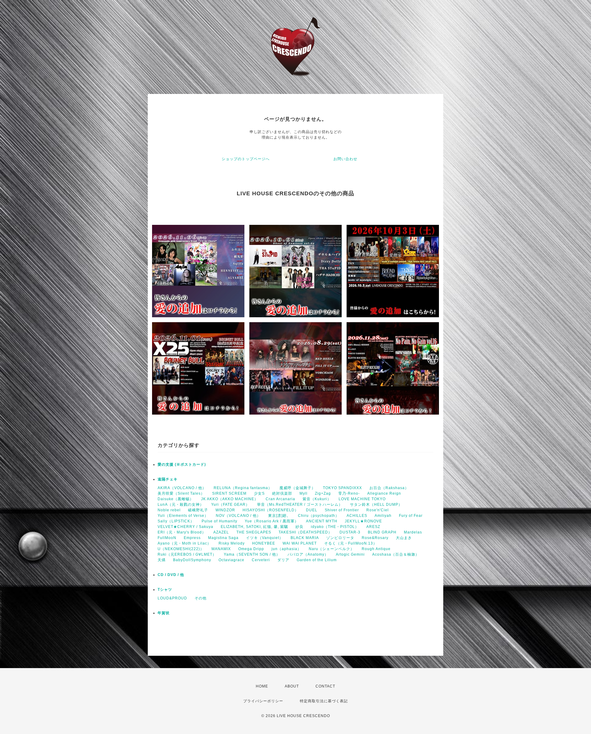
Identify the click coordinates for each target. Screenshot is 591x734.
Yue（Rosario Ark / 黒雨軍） (272, 521)
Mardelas (413, 532)
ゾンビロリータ (340, 538)
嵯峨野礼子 (198, 510)
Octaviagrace (231, 560)
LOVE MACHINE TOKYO (362, 499)
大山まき (404, 538)
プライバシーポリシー (263, 701)
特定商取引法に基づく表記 (324, 701)
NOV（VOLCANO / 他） (238, 515)
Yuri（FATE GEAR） (230, 504)
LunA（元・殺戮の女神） (181, 504)
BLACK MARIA (305, 538)
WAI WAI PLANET (300, 543)
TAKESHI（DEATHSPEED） (305, 532)
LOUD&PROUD (172, 598)
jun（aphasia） (286, 549)
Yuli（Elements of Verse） (183, 515)
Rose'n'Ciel (377, 510)
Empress (192, 538)
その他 (201, 598)
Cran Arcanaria (280, 499)
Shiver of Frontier (342, 510)
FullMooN (167, 538)
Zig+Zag (323, 493)
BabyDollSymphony (192, 560)
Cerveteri (261, 560)
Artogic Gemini (350, 554)
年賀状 (164, 613)
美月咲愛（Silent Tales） (181, 493)
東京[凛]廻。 (279, 515)
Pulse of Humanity (219, 521)
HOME (262, 686)
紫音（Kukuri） (317, 499)
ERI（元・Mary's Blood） (182, 532)
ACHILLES (357, 515)
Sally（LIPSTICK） (176, 521)
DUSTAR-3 (350, 532)
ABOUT (292, 686)
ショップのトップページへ (246, 159)
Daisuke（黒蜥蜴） (176, 499)
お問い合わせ (345, 159)
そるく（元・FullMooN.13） (350, 543)
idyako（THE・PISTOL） (335, 527)
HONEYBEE (263, 543)
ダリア (283, 560)
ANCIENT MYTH (321, 521)
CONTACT (325, 686)
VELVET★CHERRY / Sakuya (185, 527)
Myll (304, 493)
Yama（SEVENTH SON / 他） (252, 554)
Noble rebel (169, 510)
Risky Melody (232, 543)
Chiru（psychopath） (318, 515)
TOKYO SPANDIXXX (342, 488)
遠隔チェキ (168, 479)
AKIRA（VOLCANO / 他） (182, 488)
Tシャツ (165, 589)
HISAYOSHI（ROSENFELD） (271, 510)
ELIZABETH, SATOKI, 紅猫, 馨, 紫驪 (254, 527)
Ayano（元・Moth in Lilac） (184, 543)
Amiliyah (383, 515)
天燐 (162, 560)
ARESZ (373, 527)
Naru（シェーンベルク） (331, 549)
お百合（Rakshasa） (389, 488)
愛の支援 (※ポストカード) (182, 464)
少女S (259, 493)
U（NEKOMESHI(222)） (181, 549)
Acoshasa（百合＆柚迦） (395, 554)
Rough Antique (376, 549)
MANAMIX (221, 549)
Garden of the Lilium (317, 560)
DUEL (311, 510)
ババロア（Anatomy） (307, 554)
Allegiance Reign (384, 493)
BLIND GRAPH (382, 532)
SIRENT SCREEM (229, 493)
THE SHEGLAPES (253, 532)
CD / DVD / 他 (171, 575)
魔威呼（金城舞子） (297, 488)
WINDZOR (225, 510)
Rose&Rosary (375, 538)
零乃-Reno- (349, 493)
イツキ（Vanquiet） (264, 538)
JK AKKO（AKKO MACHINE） (229, 499)
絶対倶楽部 (282, 493)
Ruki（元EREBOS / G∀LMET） (187, 554)
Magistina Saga (223, 538)
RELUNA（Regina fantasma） (243, 488)
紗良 (300, 527)
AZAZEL (221, 532)
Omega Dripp (251, 549)
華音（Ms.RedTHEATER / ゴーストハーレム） (300, 504)
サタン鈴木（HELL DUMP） (376, 504)
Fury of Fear (411, 515)
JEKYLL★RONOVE (363, 521)
